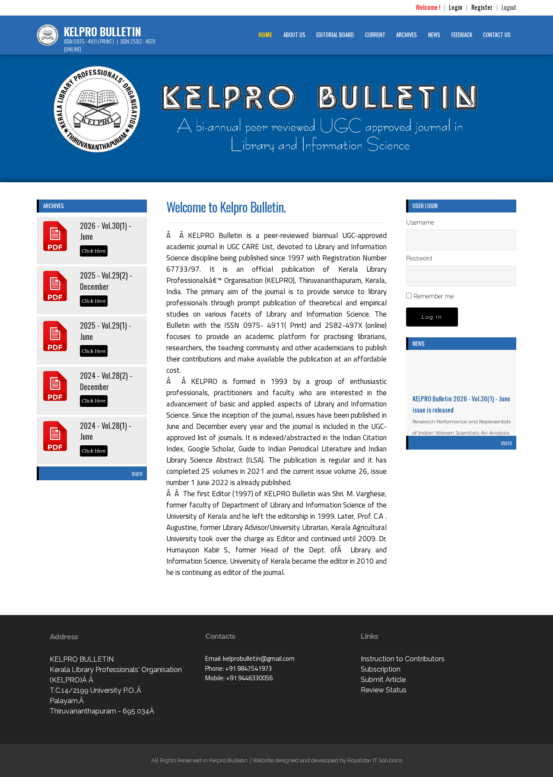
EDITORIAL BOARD (335, 35)
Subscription (380, 669)
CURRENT (375, 35)
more (137, 473)
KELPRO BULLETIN (102, 31)
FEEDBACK (461, 35)
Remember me (433, 296)
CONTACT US (497, 35)
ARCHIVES (406, 35)
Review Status (384, 690)
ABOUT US (294, 35)
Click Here (94, 250)
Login (455, 7)
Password (419, 258)
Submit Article (383, 680)
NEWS (434, 35)
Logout (509, 7)
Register (482, 7)
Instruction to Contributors (403, 659)
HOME (265, 35)
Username (420, 222)
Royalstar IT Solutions (374, 760)
